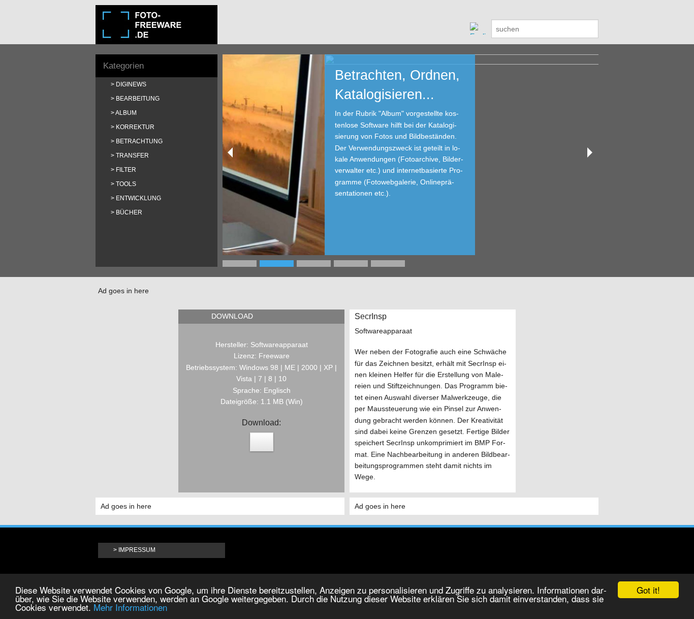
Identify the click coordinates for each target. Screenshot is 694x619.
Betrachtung (139, 141)
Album (126, 112)
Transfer (132, 155)
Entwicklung (138, 198)
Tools (126, 184)
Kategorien (123, 66)
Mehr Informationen (130, 607)
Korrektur (135, 127)
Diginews (131, 84)
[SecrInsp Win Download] (261, 441)
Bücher (129, 212)
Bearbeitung (138, 98)
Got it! (648, 589)
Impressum (136, 549)
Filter (126, 169)
